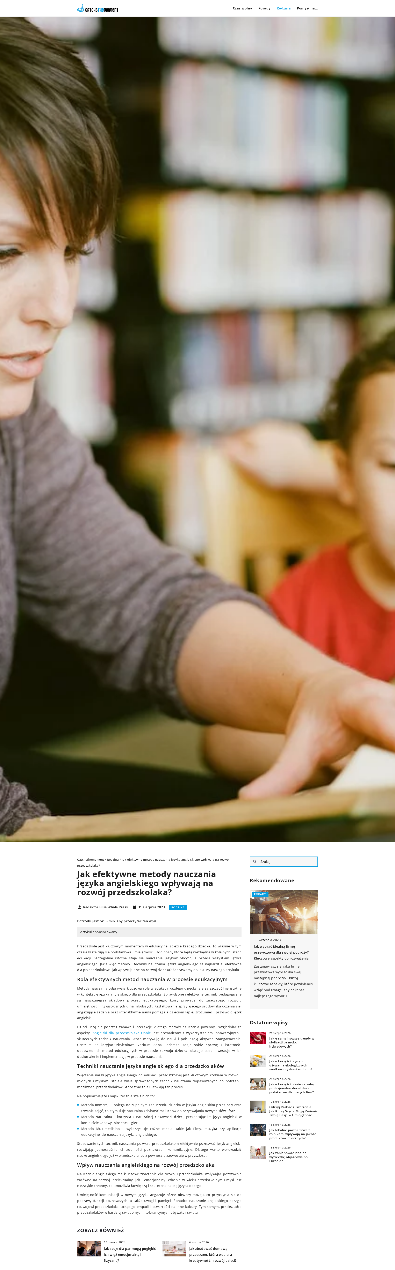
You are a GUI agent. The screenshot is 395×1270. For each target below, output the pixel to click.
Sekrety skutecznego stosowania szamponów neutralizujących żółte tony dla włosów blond (281, 952)
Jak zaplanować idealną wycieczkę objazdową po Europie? (288, 1157)
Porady (264, 8)
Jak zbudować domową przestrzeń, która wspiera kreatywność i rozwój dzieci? (213, 1254)
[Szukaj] (255, 861)
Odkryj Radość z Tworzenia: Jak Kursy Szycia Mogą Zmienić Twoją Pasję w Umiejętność (293, 1111)
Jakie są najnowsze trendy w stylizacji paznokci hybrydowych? (291, 1043)
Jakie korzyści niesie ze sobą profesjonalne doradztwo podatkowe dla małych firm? (291, 1088)
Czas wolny (242, 8)
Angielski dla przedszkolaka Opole (122, 1033)
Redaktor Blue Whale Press (105, 907)
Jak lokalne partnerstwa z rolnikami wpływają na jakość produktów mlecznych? (292, 1134)
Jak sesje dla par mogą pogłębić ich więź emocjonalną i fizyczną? (130, 1254)
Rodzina (284, 8)
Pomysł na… (307, 8)
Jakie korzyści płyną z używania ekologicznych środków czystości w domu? (290, 1065)
